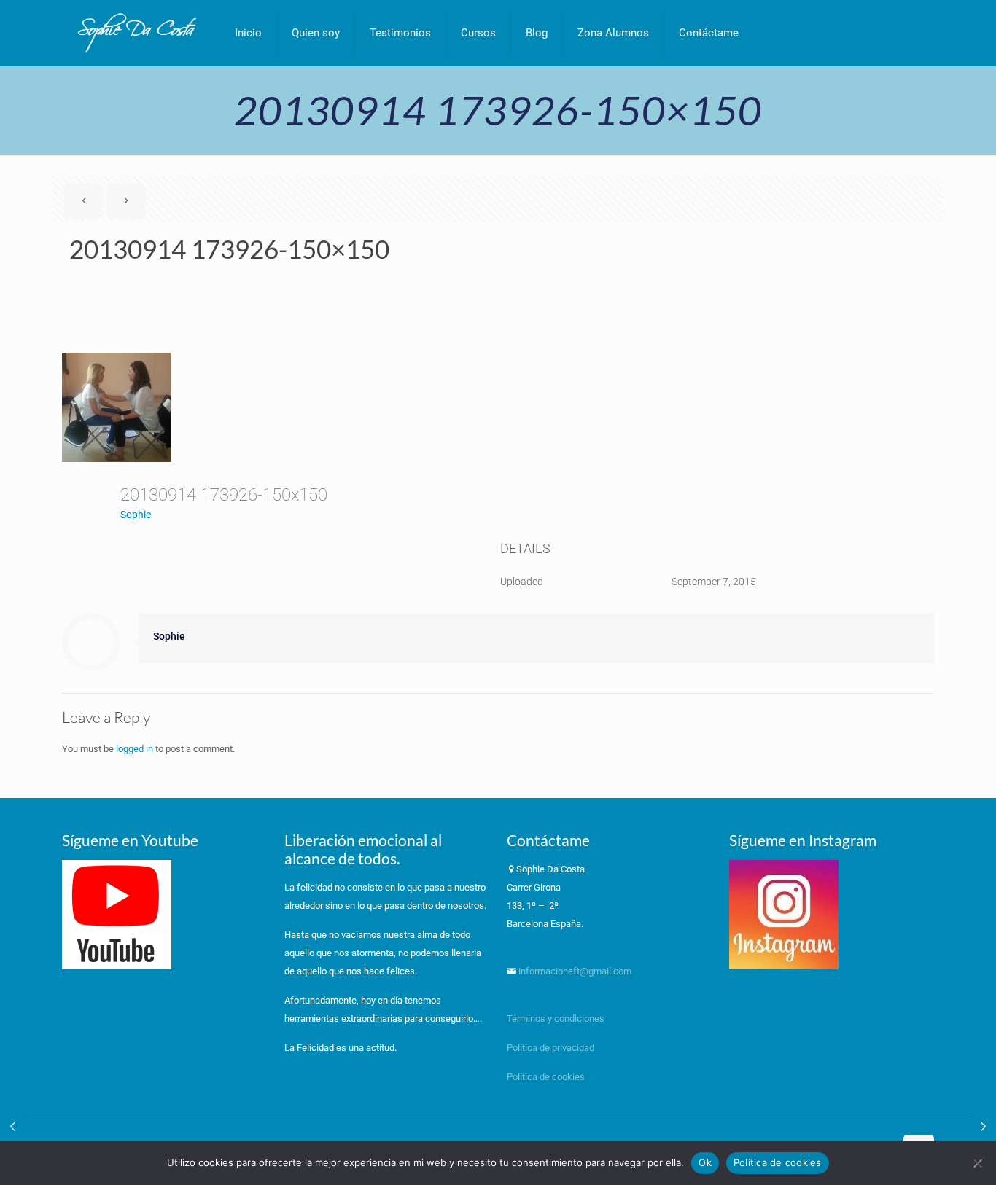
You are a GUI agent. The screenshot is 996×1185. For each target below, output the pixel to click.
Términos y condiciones (555, 1018)
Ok (705, 1162)
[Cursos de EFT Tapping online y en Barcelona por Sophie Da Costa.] (137, 33)
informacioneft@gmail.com (573, 971)
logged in (134, 748)
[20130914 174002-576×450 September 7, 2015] (983, 1127)
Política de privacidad (551, 1047)
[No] (977, 1163)
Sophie (135, 514)
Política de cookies (546, 1076)
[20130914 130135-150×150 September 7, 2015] (13, 1127)
